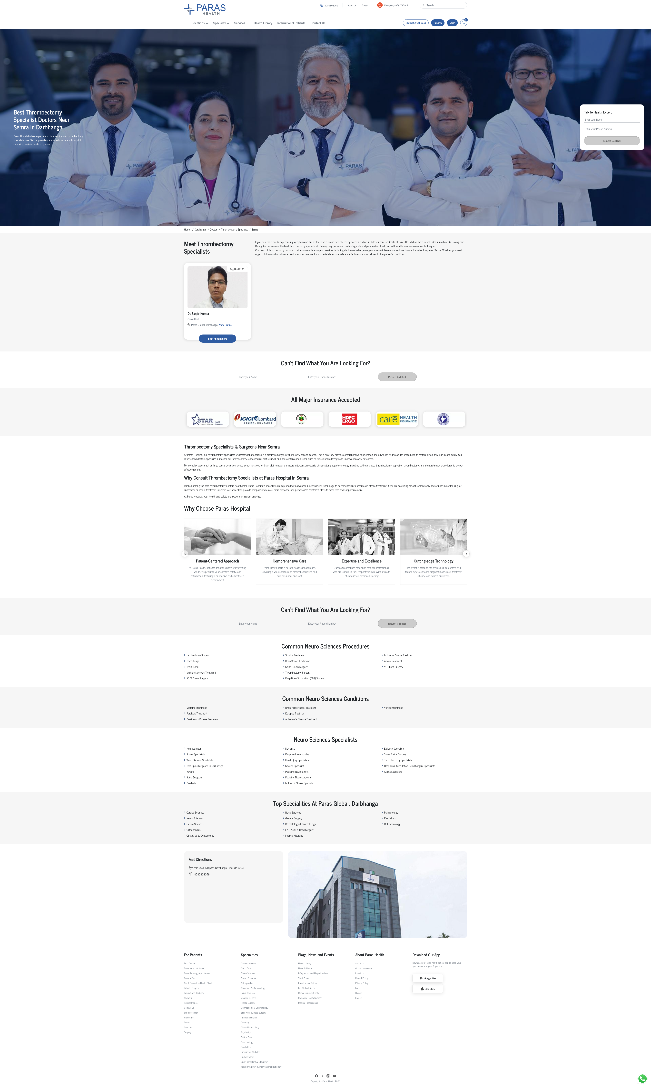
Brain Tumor (192, 667)
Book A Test (189, 978)
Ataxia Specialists (393, 771)
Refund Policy (361, 978)
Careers (358, 993)
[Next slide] (466, 553)
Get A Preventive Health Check (198, 983)
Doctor (213, 229)
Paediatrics (390, 818)
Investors (359, 973)
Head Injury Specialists (297, 760)
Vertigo (190, 771)
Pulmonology (391, 812)
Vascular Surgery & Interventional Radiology (261, 1066)
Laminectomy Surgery (198, 655)
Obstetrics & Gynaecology (200, 835)
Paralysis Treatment (196, 713)
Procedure (188, 1017)
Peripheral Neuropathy (297, 754)
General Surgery (293, 818)
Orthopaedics (193, 830)
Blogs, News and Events (316, 954)
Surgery (187, 1032)
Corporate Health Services (310, 998)
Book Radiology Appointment (197, 973)
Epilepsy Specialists (394, 748)
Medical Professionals (308, 1003)
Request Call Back (612, 141)
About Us (352, 5)
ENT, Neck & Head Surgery (299, 830)
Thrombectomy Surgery (297, 672)
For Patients (193, 954)
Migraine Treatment (196, 707)
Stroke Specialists (195, 754)
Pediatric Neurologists (297, 771)
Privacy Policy (361, 983)
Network (188, 998)
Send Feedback (191, 1012)
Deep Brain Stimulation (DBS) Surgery (304, 678)
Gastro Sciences (194, 824)
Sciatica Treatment (295, 655)
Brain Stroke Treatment (297, 661)
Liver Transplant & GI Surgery (254, 1062)
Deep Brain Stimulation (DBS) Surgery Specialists (409, 766)
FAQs (357, 988)
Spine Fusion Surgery (296, 667)
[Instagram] (328, 1076)
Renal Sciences (293, 812)
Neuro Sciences (194, 818)
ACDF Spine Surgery (197, 678)
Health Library (263, 23)
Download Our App (426, 954)
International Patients (291, 23)
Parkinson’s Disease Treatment (202, 719)
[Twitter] (322, 1076)
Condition (188, 1027)
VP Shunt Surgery (393, 667)
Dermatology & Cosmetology (300, 824)
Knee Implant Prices (307, 983)
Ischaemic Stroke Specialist (299, 783)
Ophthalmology (392, 824)
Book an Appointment (194, 968)
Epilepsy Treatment (295, 713)
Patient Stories (191, 1003)
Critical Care (246, 1037)
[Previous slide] (185, 553)
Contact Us (318, 23)
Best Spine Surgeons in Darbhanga (204, 766)
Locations (198, 23)
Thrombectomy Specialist (234, 229)
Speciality (219, 23)
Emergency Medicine (250, 1052)
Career (365, 5)
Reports (438, 23)
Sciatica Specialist (294, 766)
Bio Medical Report (306, 988)
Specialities (249, 954)
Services (239, 23)
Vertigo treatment (393, 707)
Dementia (290, 748)
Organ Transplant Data (308, 993)
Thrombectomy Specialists (398, 760)
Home (187, 229)
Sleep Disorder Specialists (199, 760)
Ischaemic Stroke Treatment (398, 655)
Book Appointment (217, 338)
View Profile (225, 325)
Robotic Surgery (191, 988)
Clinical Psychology (250, 1027)
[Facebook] (316, 1076)
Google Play (430, 978)
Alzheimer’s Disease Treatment (301, 719)
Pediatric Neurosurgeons (298, 777)
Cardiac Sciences (195, 812)
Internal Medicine (294, 835)
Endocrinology (247, 1057)
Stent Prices (303, 978)
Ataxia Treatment (393, 661)
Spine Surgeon (194, 777)
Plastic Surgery (248, 1003)
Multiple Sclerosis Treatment (201, 672)
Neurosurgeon (194, 748)
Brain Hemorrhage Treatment (300, 707)
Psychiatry (246, 1032)
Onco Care (246, 968)
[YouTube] (334, 1076)
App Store (430, 989)
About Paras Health (369, 954)
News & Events (305, 968)
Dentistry (245, 1022)
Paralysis (191, 783)
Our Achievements (363, 968)
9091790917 (401, 5)
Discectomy (192, 661)
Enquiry (358, 998)
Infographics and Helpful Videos (313, 973)
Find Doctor (189, 963)
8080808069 (331, 5)
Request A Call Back (416, 23)
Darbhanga (200, 229)
